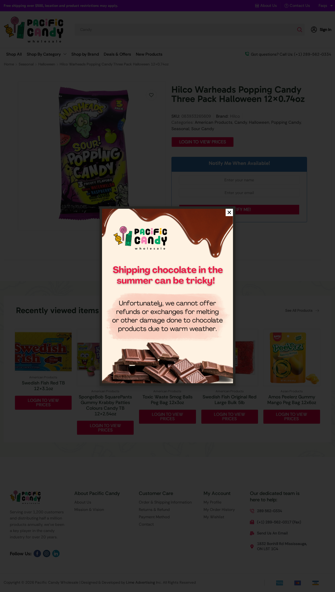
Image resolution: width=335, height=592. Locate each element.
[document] (167, 296)
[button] (229, 212)
